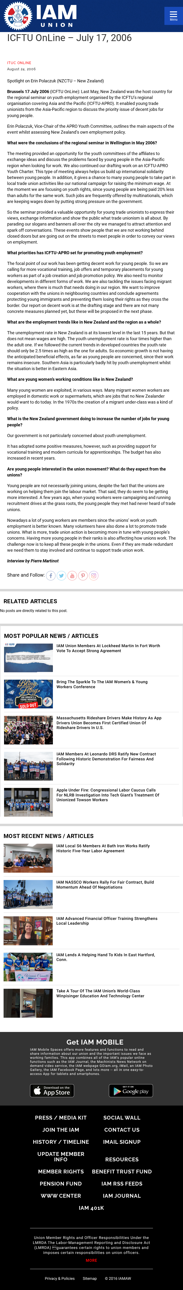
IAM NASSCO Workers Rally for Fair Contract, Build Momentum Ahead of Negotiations (105, 885)
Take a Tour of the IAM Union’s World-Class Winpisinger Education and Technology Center (100, 993)
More (91, 1261)
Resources (122, 1159)
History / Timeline (61, 1142)
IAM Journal (122, 1196)
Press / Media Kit (61, 1118)
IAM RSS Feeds (122, 1184)
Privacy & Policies (60, 1279)
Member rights (61, 1171)
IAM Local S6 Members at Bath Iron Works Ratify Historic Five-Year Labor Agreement (103, 848)
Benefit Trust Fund (122, 1171)
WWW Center (61, 1196)
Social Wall (122, 1118)
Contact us (122, 1130)
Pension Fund (61, 1184)
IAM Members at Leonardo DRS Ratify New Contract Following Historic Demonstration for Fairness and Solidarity (106, 759)
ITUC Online (19, 63)
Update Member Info (61, 1157)
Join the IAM (60, 1130)
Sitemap (90, 1279)
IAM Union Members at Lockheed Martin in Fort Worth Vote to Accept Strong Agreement (108, 648)
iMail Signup (122, 1142)
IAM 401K (91, 1208)
